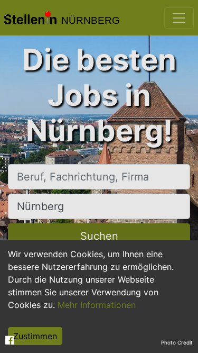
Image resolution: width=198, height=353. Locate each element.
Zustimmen (35, 336)
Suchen (99, 236)
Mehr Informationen (97, 305)
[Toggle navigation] (179, 18)
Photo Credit (177, 342)
